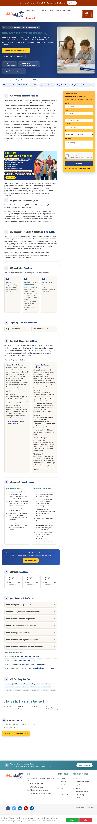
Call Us (86, 14)
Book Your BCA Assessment (17, 50)
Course (67, 131)
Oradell (53, 690)
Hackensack (9, 687)
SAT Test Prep (9, 707)
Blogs (52, 10)
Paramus (27, 684)
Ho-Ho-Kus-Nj (45, 687)
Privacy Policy (90, 807)
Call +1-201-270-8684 (14, 56)
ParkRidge (45, 690)
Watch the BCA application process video (38, 668)
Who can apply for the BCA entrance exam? (23, 612)
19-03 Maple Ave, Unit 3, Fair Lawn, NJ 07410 (19, 725)
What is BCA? (22, 85)
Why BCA (34, 85)
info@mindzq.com (37, 787)
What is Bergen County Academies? (20, 605)
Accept (72, 820)
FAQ (62, 788)
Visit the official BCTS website (29, 660)
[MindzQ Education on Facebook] (8, 808)
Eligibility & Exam (63, 85)
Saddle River (35, 687)
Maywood (26, 687)
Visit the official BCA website (28, 656)
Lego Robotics (80, 785)
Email (67, 110)
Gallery (58, 10)
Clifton (18, 687)
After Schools (80, 798)
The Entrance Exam (40, 329)
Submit (79, 164)
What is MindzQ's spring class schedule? (22, 640)
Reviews (63, 778)
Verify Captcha (70, 151)
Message (68, 138)
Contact (63, 798)
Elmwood (8, 690)
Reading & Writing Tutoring (52, 708)
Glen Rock (18, 684)
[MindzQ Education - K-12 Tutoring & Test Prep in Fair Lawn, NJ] (14, 14)
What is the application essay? (18, 633)
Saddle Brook (46, 684)
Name (67, 103)
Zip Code (68, 124)
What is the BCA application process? (21, 619)
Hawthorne (17, 690)
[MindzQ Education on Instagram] (32, 808)
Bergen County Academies (83, 791)
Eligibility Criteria (13, 329)
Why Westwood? (8, 85)
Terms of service (79, 807)
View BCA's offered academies (34, 664)
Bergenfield (35, 690)
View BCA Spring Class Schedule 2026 (16, 422)
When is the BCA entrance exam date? (21, 626)
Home (28, 10)
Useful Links (64, 795)
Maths (78, 778)
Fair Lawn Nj (9, 684)
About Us (35, 10)
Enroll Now (72, 3)
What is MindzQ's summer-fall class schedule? (24, 647)
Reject (85, 820)
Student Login (31, 18)
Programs (44, 10)
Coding (78, 788)
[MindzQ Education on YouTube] (26, 808)
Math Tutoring (37, 707)
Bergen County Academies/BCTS (26, 80)
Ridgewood (35, 684)
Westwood (26, 690)
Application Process (47, 85)
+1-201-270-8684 (84, 168)
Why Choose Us (65, 785)
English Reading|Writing (83, 781)
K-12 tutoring (80, 795)
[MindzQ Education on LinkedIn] (20, 808)
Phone (67, 117)
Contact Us (67, 10)
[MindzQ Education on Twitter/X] (14, 808)
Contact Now (83, 765)
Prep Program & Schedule (80, 85)
